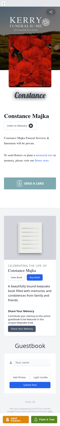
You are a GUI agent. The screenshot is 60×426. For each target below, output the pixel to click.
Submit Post (30, 385)
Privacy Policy (20, 411)
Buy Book (35, 277)
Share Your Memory (22, 328)
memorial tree (44, 155)
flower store (42, 160)
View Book (16, 277)
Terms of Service (39, 411)
